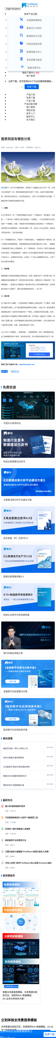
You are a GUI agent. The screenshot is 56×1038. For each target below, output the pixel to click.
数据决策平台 (34, 67)
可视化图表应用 (34, 43)
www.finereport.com (27, 364)
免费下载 (31, 86)
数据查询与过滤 (34, 35)
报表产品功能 (30, 13)
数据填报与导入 (34, 51)
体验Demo (15, 371)
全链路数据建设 (34, 20)
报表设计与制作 (34, 28)
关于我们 (30, 119)
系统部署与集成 (34, 59)
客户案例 (30, 75)
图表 (2, 187)
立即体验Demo (11, 986)
